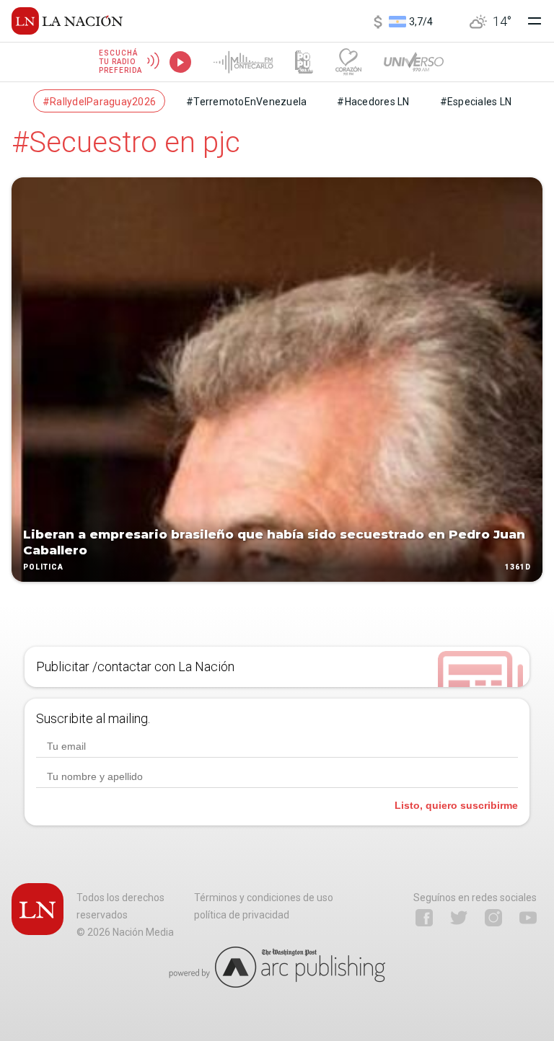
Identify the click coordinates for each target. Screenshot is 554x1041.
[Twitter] (458, 917)
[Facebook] (424, 917)
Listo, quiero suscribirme (456, 805)
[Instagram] (493, 917)
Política (43, 567)
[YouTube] (528, 917)
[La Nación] (67, 21)
